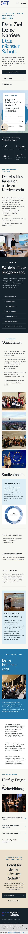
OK (23, 932)
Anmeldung (10, 923)
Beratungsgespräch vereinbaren (14, 72)
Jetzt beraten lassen (14, 895)
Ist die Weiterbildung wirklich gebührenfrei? (14, 826)
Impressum (23, 923)
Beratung (23, 3)
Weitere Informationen (14, 932)
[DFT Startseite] (5, 3)
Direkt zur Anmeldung (14, 900)
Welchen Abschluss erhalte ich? (14, 833)
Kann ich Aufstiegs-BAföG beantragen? (14, 841)
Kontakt (17, 923)
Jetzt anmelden (14, 78)
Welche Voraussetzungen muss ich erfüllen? (14, 818)
